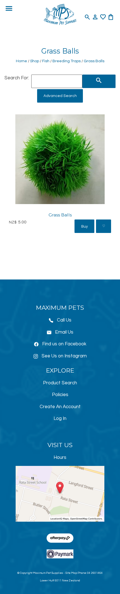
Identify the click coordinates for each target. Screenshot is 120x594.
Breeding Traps (66, 61)
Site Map (71, 573)
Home (21, 61)
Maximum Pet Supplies (48, 573)
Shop (34, 61)
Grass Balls (94, 61)
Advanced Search (60, 96)
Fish (45, 61)
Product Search (60, 382)
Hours (60, 457)
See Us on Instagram (64, 356)
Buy (84, 226)
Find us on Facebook (64, 343)
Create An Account (60, 406)
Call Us (64, 320)
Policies (60, 394)
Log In (60, 418)
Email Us (64, 332)
